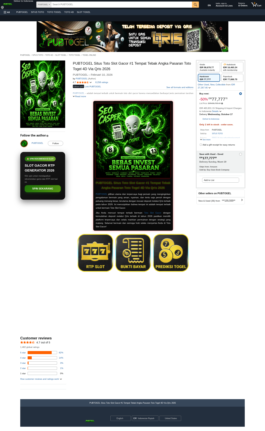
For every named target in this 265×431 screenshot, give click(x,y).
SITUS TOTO (37, 12)
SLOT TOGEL (83, 12)
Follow (55, 143)
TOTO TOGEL (54, 12)
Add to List (209, 180)
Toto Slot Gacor (152, 213)
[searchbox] (121, 5)
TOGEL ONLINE (89, 55)
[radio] (209, 67)
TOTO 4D (69, 12)
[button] (23, 1)
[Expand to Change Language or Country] (128, 418)
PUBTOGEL (22, 12)
